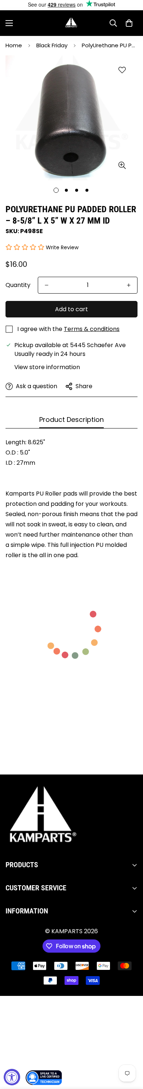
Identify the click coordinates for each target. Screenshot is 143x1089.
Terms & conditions (92, 329)
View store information (47, 367)
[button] (129, 23)
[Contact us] (44, 1077)
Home (14, 45)
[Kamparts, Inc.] (72, 23)
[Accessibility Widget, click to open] (12, 1077)
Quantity (18, 285)
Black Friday (51, 45)
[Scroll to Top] (129, 1050)
